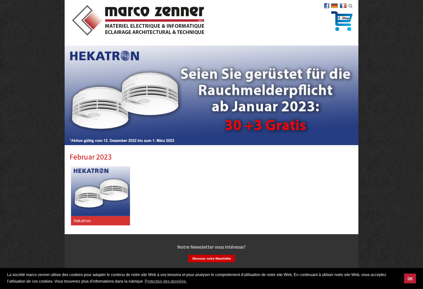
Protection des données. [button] (166, 281)
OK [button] (410, 278)
